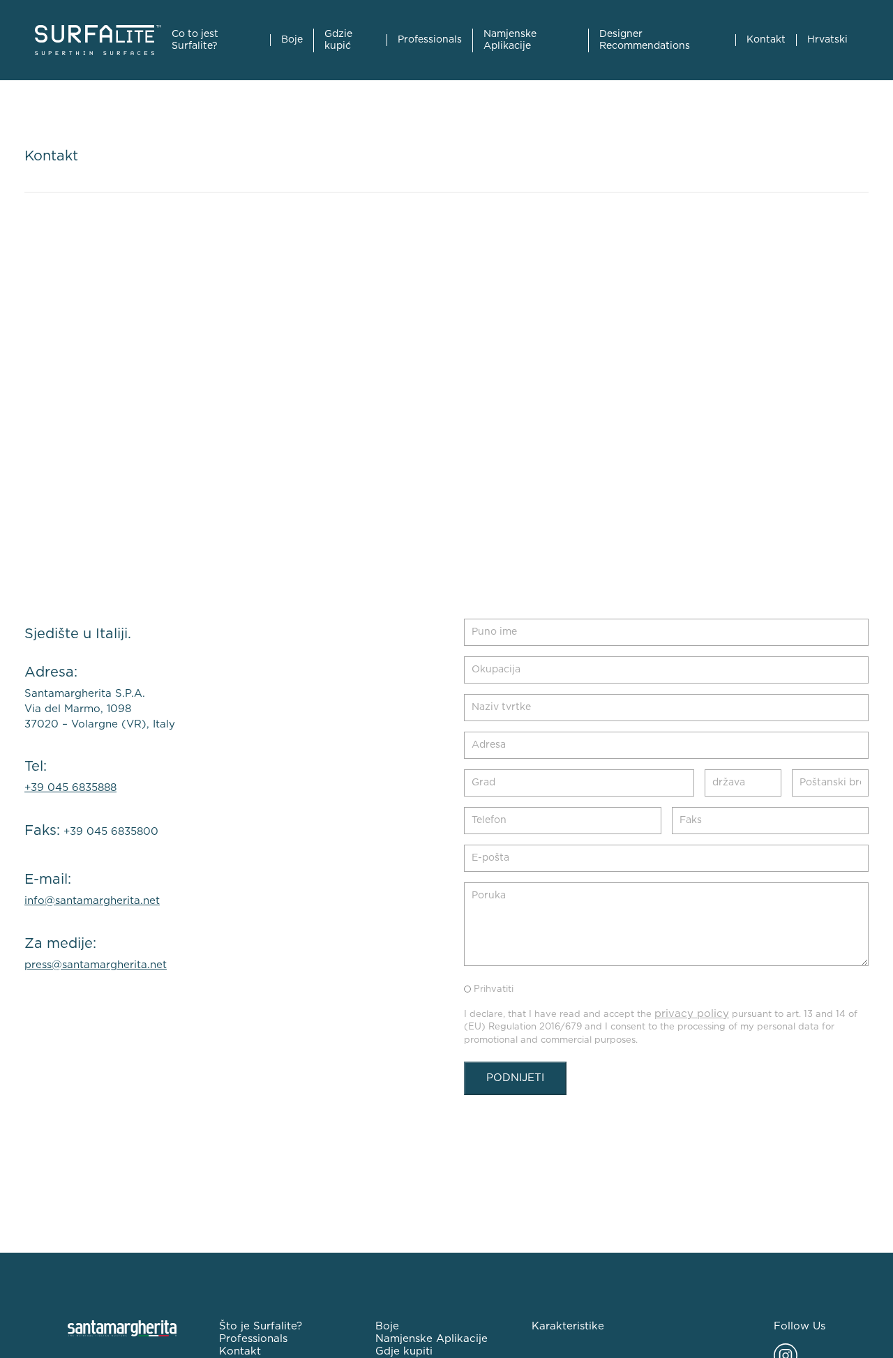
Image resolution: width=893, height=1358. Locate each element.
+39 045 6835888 (70, 788)
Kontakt (766, 40)
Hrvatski (827, 40)
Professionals (430, 40)
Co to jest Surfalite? (195, 40)
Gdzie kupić (338, 40)
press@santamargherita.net (95, 965)
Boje (292, 40)
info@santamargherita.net (92, 901)
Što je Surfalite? (260, 1326)
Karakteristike (568, 1326)
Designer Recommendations (644, 40)
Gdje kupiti (404, 1351)
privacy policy (691, 1014)
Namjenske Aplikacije (509, 40)
